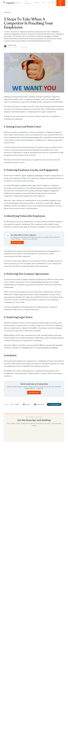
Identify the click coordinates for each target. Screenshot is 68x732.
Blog (43, 2)
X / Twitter (16, 404)
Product (18, 2)
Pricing (36, 2)
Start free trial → (17, 242)
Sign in (53, 2)
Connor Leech (12, 45)
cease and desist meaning (29, 137)
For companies (28, 2)
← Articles (7, 12)
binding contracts (41, 282)
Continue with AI (55, 404)
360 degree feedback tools (21, 185)
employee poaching (34, 175)
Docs (49, 2)
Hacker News (40, 404)
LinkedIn (27, 404)
